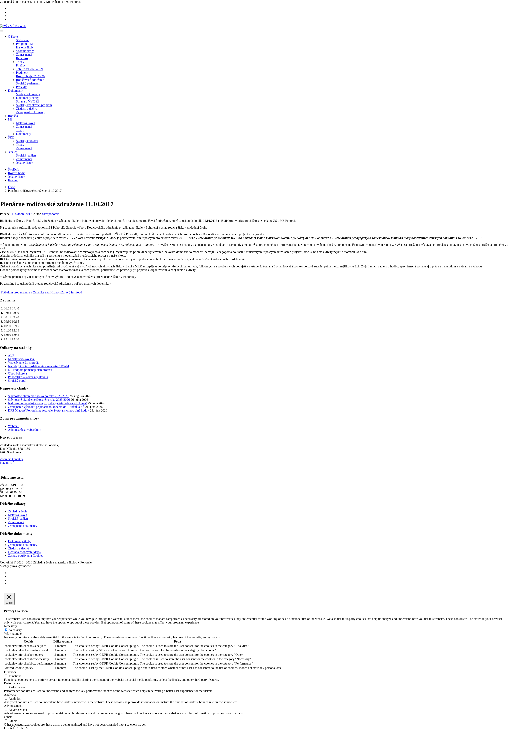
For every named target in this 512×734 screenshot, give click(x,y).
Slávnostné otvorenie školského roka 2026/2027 (38, 396)
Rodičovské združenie (30, 79)
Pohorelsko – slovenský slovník (28, 377)
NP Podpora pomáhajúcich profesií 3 (31, 370)
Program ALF (25, 43)
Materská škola (25, 123)
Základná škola (17, 511)
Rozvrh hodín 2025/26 (30, 76)
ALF (11, 355)
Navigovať (7, 462)
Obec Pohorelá (17, 373)
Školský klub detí (27, 141)
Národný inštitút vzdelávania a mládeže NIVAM (38, 366)
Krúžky (21, 65)
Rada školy (23, 58)
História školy (25, 47)
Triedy (20, 61)
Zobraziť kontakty (11, 459)
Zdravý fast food (72, 292)
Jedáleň (12, 152)
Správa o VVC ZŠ (28, 101)
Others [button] (8, 717)
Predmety (22, 72)
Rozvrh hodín (16, 173)
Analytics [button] (10, 694)
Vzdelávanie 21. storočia (23, 362)
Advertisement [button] (13, 705)
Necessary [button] (10, 626)
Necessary (15, 630)
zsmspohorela (50, 214)
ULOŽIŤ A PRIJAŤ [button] (17, 728)
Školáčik (13, 169)
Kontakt (13, 180)
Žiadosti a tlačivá (26, 108)
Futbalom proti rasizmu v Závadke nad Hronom (30, 292)
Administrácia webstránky (24, 429)
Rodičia (13, 115)
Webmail (13, 426)
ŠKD (11, 137)
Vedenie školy (25, 51)
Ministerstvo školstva (21, 359)
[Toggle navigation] (1, 30)
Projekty (21, 87)
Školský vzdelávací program (34, 105)
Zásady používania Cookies (25, 555)
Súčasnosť (22, 40)
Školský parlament (27, 83)
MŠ (10, 119)
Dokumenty (15, 90)
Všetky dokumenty (28, 94)
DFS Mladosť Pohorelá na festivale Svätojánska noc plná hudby (48, 410)
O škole (13, 36)
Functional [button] (10, 672)
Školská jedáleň (26, 155)
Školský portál (17, 380)
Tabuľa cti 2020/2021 (29, 69)
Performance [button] (12, 683)
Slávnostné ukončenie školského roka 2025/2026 (39, 399)
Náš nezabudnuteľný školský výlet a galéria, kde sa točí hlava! (47, 403)
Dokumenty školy (27, 97)
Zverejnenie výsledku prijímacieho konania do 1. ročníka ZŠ (46, 407)
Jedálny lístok (24, 162)
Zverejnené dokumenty (30, 112)
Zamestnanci (24, 54)
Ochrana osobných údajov (24, 552)
